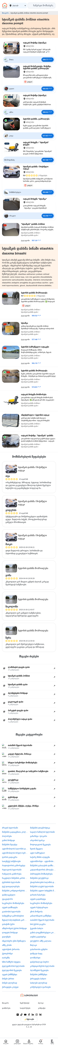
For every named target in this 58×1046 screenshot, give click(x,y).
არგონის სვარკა (37, 840)
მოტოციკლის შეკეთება (40, 844)
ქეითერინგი (7, 953)
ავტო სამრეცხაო (37, 853)
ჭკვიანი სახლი (36, 928)
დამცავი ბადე (36, 953)
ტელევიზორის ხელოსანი (13, 966)
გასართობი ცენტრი (38, 949)
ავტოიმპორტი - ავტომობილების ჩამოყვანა (43, 861)
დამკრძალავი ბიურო (39, 962)
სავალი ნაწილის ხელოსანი (42, 832)
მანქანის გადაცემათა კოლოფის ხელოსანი (15, 832)
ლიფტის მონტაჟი (10, 932)
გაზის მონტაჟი (8, 840)
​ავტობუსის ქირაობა (11, 949)
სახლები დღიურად (38, 983)
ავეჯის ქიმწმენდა (9, 974)
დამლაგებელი (8, 895)
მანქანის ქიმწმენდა (38, 974)
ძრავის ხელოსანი (10, 828)
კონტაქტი (41, 1008)
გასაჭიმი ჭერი (8, 924)
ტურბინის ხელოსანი (11, 882)
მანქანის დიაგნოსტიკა (40, 828)
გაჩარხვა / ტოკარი (38, 836)
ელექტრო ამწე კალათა (40, 941)
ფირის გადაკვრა (9, 857)
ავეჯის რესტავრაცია (39, 907)
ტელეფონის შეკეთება (12, 970)
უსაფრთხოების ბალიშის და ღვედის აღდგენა (43, 882)
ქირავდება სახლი (38, 979)
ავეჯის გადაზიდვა (38, 899)
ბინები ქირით (8, 979)
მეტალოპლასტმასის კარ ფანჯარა (15, 920)
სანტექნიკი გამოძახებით (13, 916)
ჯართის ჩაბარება (37, 895)
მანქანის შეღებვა (9, 844)
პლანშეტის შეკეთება (39, 970)
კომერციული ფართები (40, 987)
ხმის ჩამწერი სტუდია (11, 962)
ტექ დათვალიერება (11, 886)
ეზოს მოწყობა (36, 912)
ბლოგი (41, 1003)
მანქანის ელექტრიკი (39, 878)
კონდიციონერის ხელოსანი (42, 966)
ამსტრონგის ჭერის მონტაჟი (14, 928)
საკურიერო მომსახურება (13, 903)
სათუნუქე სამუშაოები (11, 861)
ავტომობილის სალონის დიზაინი (15, 849)
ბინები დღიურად (9, 983)
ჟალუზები (6, 937)
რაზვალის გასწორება (11, 874)
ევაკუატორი (7, 899)
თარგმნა (6, 958)
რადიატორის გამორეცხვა (13, 865)
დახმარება (6, 1008)
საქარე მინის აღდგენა (40, 857)
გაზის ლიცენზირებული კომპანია (43, 932)
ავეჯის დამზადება (10, 907)
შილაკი (33, 945)
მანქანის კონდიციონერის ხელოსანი (15, 891)
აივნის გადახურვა (38, 937)
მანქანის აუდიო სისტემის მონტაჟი (43, 891)
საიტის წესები (25, 1008)
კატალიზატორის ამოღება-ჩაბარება (43, 870)
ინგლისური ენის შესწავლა (14, 941)
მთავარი (5, 13)
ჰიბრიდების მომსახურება (41, 874)
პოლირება (7, 836)
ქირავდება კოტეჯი (10, 987)
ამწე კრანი (7, 945)
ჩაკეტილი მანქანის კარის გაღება (15, 878)
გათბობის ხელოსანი (11, 912)
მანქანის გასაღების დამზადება (43, 865)
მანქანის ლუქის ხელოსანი (42, 886)
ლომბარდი (35, 958)
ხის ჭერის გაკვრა (38, 924)
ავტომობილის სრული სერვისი (15, 853)
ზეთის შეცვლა (36, 849)
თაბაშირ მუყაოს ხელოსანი (42, 920)
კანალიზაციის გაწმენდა (40, 916)
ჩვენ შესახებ (24, 1003)
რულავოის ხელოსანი (11, 870)
